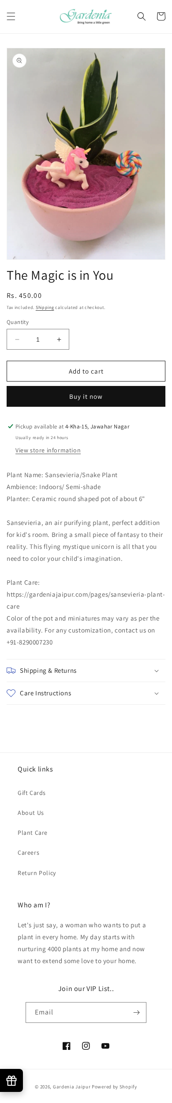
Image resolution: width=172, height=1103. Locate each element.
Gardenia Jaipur (72, 1087)
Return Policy (37, 873)
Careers (28, 852)
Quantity (18, 322)
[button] (11, 16)
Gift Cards (32, 793)
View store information (48, 450)
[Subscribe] (136, 1012)
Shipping (45, 307)
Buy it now (86, 396)
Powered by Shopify (114, 1087)
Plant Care (33, 833)
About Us (31, 813)
